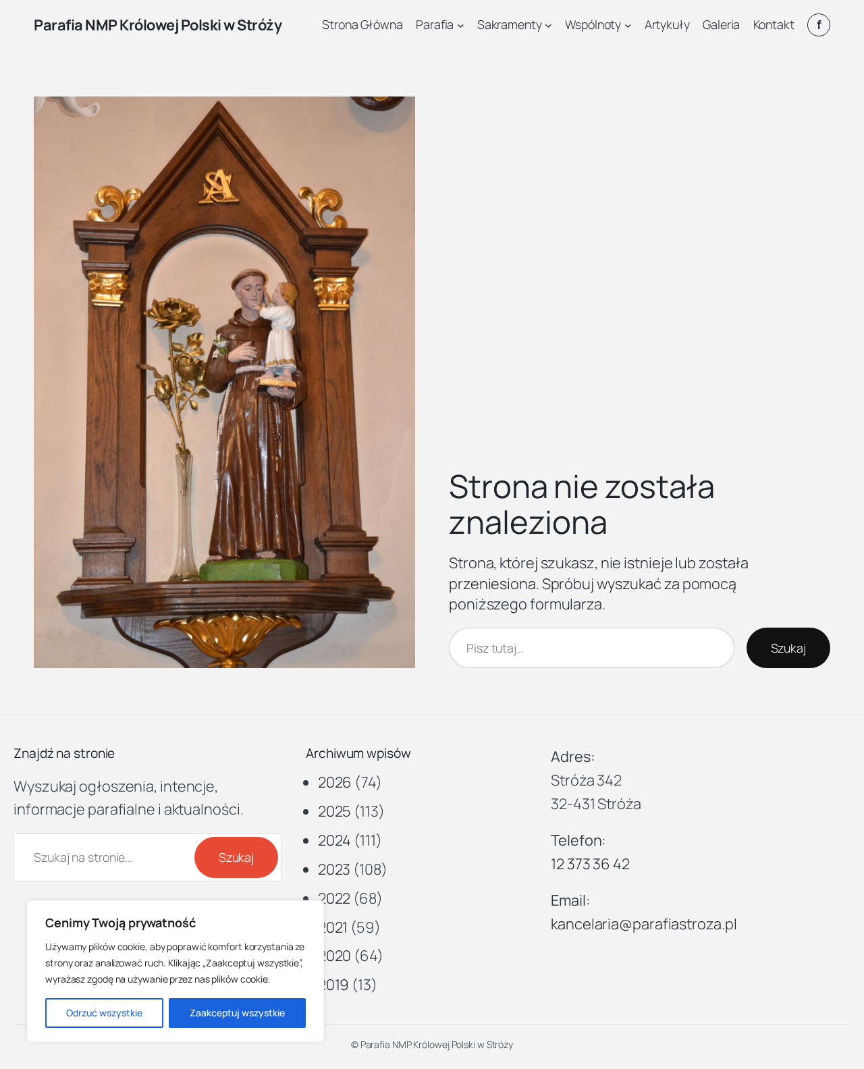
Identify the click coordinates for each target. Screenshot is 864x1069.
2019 (334, 985)
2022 (334, 898)
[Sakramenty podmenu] (548, 25)
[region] (175, 971)
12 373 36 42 (590, 864)
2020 (335, 955)
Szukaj (788, 648)
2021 (333, 927)
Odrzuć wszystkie (104, 1012)
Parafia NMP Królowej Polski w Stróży (157, 25)
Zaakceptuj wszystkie (237, 1012)
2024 (335, 840)
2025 (335, 811)
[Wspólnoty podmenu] (628, 25)
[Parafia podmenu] (460, 25)
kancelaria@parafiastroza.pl (643, 924)
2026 (335, 782)
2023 (334, 869)
